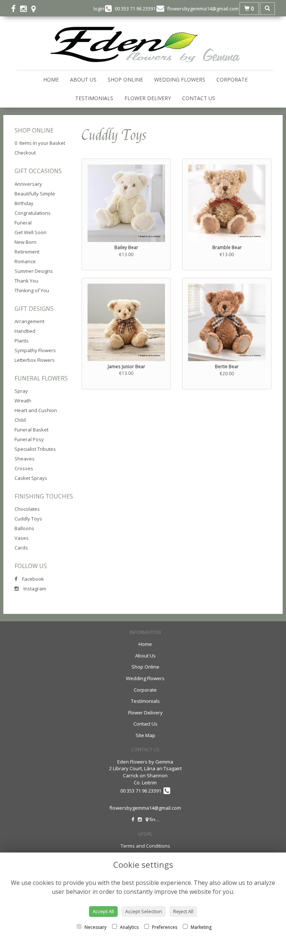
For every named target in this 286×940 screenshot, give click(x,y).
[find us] (35, 8)
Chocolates (27, 509)
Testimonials (94, 98)
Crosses (24, 468)
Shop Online (125, 79)
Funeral (23, 222)
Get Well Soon (31, 232)
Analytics (129, 927)
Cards (21, 547)
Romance (25, 261)
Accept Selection (143, 911)
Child (20, 420)
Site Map (145, 735)
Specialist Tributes (35, 449)
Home (51, 79)
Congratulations (33, 213)
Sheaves (25, 458)
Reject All (183, 911)
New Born (25, 242)
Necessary (95, 927)
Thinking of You (32, 290)
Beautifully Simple (35, 193)
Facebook (32, 579)
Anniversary (28, 184)
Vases (22, 538)
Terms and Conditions (145, 845)
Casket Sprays (31, 478)
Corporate (232, 79)
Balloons (24, 528)
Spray (21, 391)
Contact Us (198, 98)
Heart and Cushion (36, 410)
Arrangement (29, 321)
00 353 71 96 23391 (141, 790)
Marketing (201, 927)
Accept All (103, 911)
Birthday (24, 203)
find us (156, 819)
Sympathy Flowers (35, 350)
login (98, 8)
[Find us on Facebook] (15, 8)
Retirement (27, 251)
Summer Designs (34, 271)
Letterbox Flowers (35, 360)
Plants (22, 340)
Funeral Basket (31, 429)
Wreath (23, 400)
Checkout (25, 152)
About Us (83, 79)
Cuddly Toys (28, 518)
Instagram (34, 588)
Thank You (26, 280)
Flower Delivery (147, 98)
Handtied (25, 331)
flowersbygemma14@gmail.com (145, 807)
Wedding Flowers (179, 79)
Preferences (164, 927)
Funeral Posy (29, 439)
